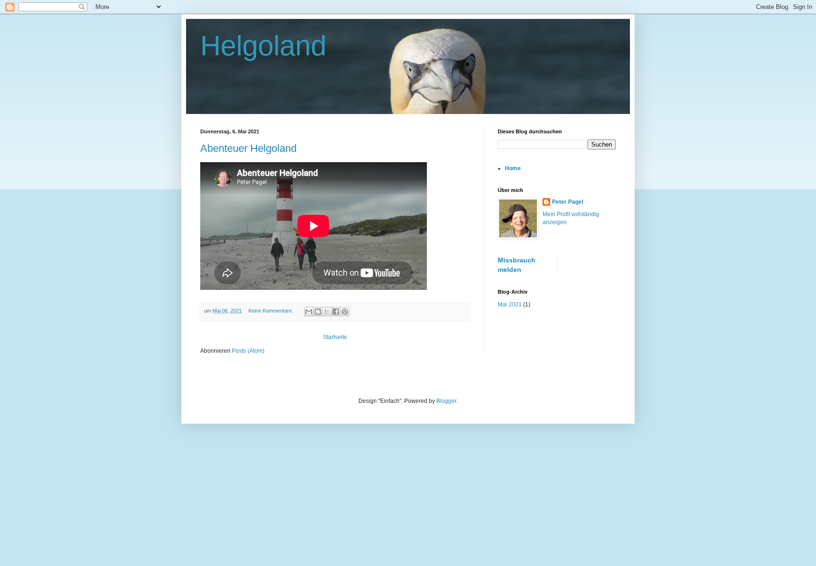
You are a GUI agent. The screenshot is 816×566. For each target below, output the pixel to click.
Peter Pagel (567, 202)
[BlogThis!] (318, 311)
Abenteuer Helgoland (248, 148)
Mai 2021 (510, 304)
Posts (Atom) (248, 351)
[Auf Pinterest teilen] (344, 311)
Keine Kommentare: (271, 310)
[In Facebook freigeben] (335, 311)
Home (513, 168)
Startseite (335, 337)
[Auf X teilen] (327, 311)
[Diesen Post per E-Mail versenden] (309, 311)
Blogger (446, 401)
